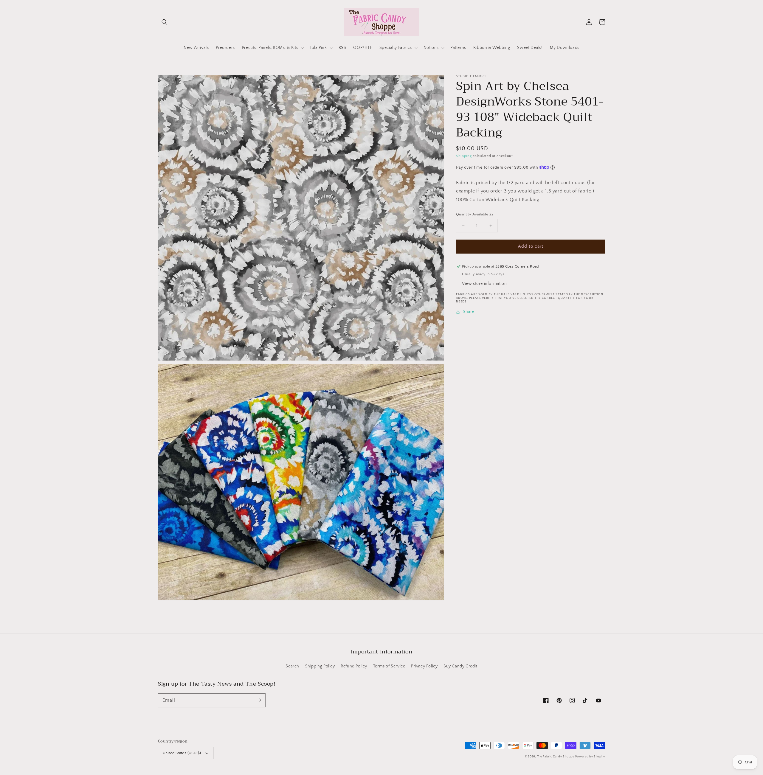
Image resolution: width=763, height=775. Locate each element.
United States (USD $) (182, 753)
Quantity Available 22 (475, 214)
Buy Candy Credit (460, 666)
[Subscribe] (258, 700)
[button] (164, 22)
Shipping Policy (320, 666)
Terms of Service (389, 666)
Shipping (464, 156)
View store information (484, 283)
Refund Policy (354, 666)
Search (292, 666)
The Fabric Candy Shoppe (555, 756)
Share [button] (468, 311)
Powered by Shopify (590, 756)
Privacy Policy (424, 666)
